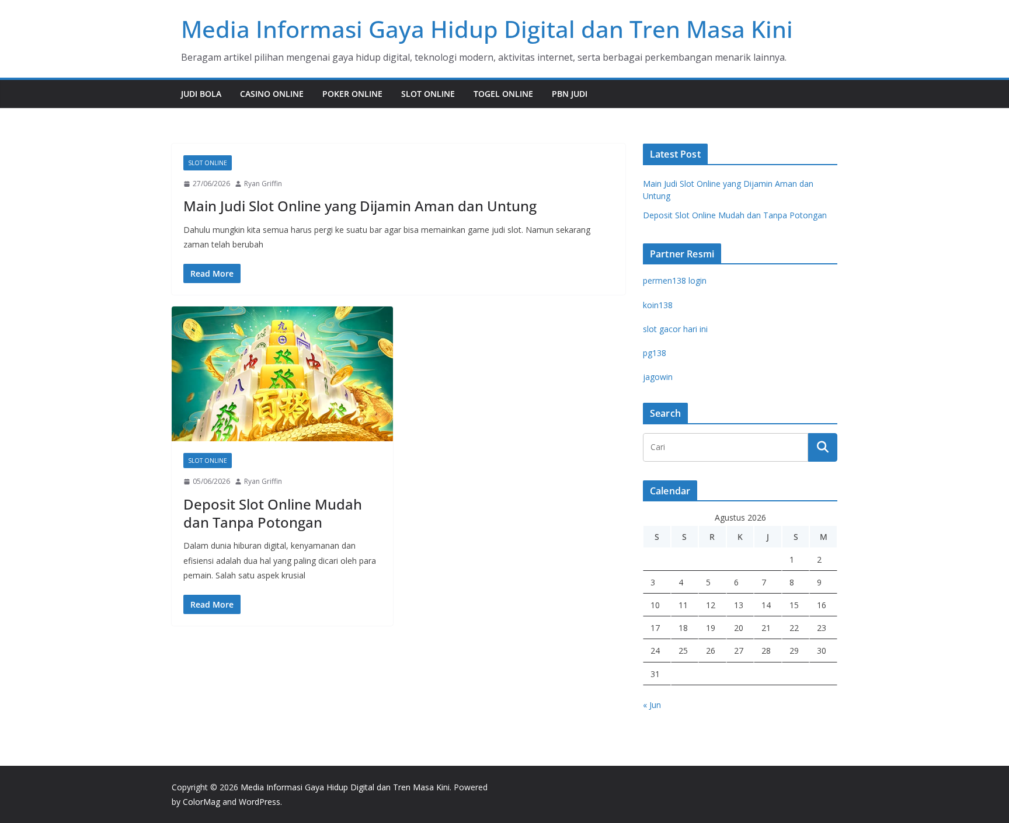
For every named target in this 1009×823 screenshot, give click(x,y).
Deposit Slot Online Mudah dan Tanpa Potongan (272, 513)
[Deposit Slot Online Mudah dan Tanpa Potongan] (282, 373)
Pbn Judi (569, 93)
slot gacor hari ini (675, 328)
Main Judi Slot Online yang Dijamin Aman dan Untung (360, 205)
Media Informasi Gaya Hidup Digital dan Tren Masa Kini (487, 29)
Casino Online (272, 93)
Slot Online (428, 93)
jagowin (658, 376)
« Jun (652, 704)
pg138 (654, 352)
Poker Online (352, 93)
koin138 (658, 305)
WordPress (259, 801)
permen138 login (675, 280)
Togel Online (503, 93)
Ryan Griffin (263, 184)
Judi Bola (201, 93)
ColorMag (201, 801)
